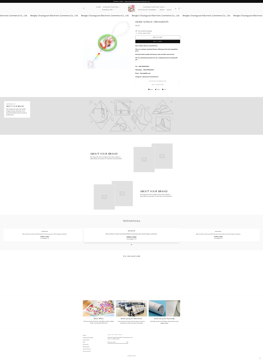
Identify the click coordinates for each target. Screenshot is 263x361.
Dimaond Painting (111, 7)
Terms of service (87, 349)
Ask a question (158, 84)
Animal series (86, 340)
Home (98, 7)
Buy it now (157, 41)
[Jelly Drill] (98, 308)
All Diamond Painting (88, 337)
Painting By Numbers (147, 10)
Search (84, 335)
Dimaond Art (107, 10)
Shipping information (157, 81)
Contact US (85, 344)
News (169, 10)
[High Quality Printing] (131, 308)
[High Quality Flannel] (164, 308)
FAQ (84, 342)
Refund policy (86, 346)
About (162, 10)
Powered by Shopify (131, 355)
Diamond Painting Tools (154, 7)
